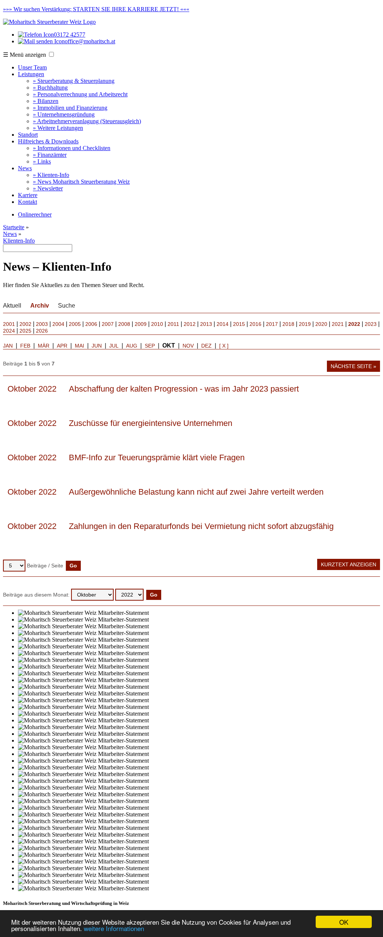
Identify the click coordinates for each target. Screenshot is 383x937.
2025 (25, 331)
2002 (25, 324)
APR (62, 346)
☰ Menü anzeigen (24, 55)
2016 (255, 324)
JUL (114, 346)
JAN (8, 346)
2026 (42, 331)
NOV (188, 346)
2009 (141, 324)
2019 (305, 324)
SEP (150, 346)
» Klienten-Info (51, 175)
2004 (58, 324)
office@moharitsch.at (90, 41)
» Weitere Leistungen (58, 128)
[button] (51, 54)
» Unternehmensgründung (64, 114)
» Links (42, 161)
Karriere (27, 195)
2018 (288, 324)
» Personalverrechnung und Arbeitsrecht (80, 94)
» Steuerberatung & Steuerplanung (73, 81)
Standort (28, 134)
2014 (223, 324)
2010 (157, 324)
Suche (66, 305)
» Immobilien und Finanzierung (70, 108)
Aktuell (12, 305)
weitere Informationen (114, 928)
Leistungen (31, 74)
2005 (75, 324)
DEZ (206, 346)
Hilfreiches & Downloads (48, 141)
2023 (371, 324)
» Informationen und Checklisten (71, 148)
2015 (239, 324)
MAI (79, 346)
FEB (25, 346)
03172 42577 (69, 34)
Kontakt (27, 202)
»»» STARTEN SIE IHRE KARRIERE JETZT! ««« (96, 9)
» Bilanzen (45, 101)
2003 (42, 324)
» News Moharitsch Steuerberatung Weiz (81, 181)
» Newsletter (48, 188)
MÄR (43, 346)
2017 (272, 324)
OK (343, 922)
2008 (124, 324)
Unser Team (32, 67)
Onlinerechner (35, 214)
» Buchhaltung (50, 87)
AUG (131, 346)
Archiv (39, 305)
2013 (206, 324)
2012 (190, 324)
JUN (97, 346)
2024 (9, 331)
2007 (108, 324)
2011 (173, 324)
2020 (321, 324)
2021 (338, 324)
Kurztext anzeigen (348, 564)
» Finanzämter (50, 155)
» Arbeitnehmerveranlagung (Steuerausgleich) (87, 121)
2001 (9, 324)
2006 (91, 324)
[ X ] (224, 346)
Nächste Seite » (353, 366)
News (25, 168)
